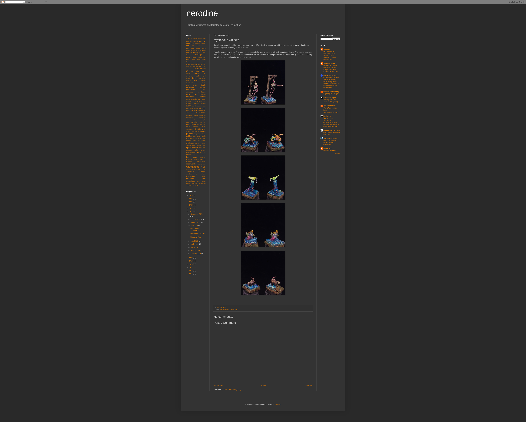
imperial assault (200, 103)
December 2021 (197, 214)
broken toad (200, 62)
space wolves (192, 147)
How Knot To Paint (330, 75)
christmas (189, 66)
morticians (194, 122)
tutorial (202, 159)
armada (203, 43)
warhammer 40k (195, 166)
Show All (337, 153)
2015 (191, 274)
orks (203, 129)
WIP (203, 178)
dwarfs (188, 80)
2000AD (188, 38)
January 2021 (196, 254)
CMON (196, 69)
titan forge (191, 157)
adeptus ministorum (198, 38)
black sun (201, 57)
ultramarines (201, 161)
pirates (202, 131)
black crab (190, 55)
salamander (201, 138)
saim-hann (193, 138)
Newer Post (218, 386)
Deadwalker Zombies (194, 229)
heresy (202, 97)
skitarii (188, 145)
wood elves (201, 181)
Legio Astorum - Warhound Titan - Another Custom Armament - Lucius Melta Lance (329, 55)
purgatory (197, 134)
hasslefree (190, 97)
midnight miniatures (199, 115)
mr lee (202, 122)
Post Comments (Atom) (232, 390)
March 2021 (195, 247)
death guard (200, 76)
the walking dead (199, 155)
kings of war (191, 110)
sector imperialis (199, 141)
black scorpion (191, 57)
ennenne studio (200, 83)
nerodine (202, 13)
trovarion (202, 157)
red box (189, 136)
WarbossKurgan (329, 98)
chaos (188, 64)
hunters (188, 103)
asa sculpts (195, 48)
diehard (195, 78)
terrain (199, 152)
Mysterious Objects (197, 234)
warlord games (191, 169)
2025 (191, 199)
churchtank (197, 66)
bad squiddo (197, 50)
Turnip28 (196, 159)
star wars (202, 147)
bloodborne (190, 62)
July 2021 (194, 226)
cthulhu (188, 73)
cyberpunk (189, 76)
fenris (203, 85)
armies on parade (193, 46)
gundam (202, 94)
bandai (203, 50)
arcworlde (196, 43)
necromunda (191, 124)
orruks (188, 131)
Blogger (278, 404)
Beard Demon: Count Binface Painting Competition (330, 142)
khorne (196, 108)
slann (193, 145)
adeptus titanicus (192, 41)
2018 (191, 264)
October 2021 (196, 219)
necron (199, 124)
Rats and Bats (195, 237)
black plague (200, 55)
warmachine (201, 169)
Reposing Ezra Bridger (330, 94)
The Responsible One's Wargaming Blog (330, 108)
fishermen (190, 87)
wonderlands (190, 181)
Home (263, 386)
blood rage (201, 59)
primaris (189, 134)
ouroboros (195, 131)
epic (187, 85)
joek (204, 106)
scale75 (188, 140)
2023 (191, 205)
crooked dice (200, 71)
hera (197, 97)
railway (203, 134)
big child (202, 53)
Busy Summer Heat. (330, 150)
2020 (191, 258)
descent (188, 78)
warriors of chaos (195, 174)
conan (192, 71)
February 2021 (196, 251)
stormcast (189, 150)
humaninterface (200, 101)
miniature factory (191, 120)
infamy (188, 106)
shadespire (190, 143)
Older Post (308, 386)
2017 (191, 267)
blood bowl (190, 59)
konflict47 (197, 113)
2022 (191, 208)
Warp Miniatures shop (330, 112)
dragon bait (201, 78)
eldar (196, 80)
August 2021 (196, 223)
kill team (202, 108)
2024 (191, 202)
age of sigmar (224, 309)
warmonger (190, 172)
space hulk (201, 145)
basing (195, 53)
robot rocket (196, 136)
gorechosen (201, 92)
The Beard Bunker (330, 138)
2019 (191, 261)
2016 (191, 271)
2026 (191, 195)
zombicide (190, 186)
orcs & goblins (196, 129)
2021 (191, 211)
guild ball (191, 94)
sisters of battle (200, 143)
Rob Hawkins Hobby (331, 92)
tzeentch (189, 161)
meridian (189, 115)
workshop (202, 183)
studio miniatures (199, 150)
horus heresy (195, 99)
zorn (196, 186)
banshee (189, 53)
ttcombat (189, 159)
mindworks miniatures (195, 117)
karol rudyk (189, 108)
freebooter (202, 87)
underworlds (191, 164)
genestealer (190, 90)
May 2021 (194, 241)
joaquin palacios (197, 106)
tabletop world (191, 152)
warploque (202, 172)
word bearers (191, 183)
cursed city (233, 309)
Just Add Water (329, 63)
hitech (188, 99)
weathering (190, 176)
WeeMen (326, 49)
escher (195, 85)
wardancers (201, 164)
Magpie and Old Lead (331, 130)
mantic (203, 113)
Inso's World (328, 148)
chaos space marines (198, 64)
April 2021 (195, 244)
